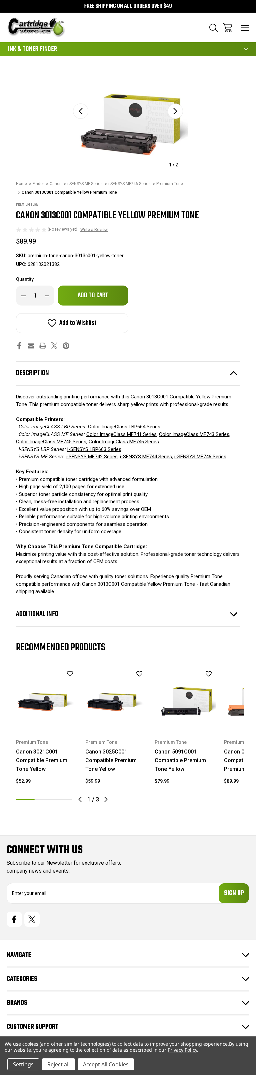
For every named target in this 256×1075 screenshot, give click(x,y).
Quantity (25, 279)
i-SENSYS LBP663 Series (94, 449)
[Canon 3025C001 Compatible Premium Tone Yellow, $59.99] (116, 698)
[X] (54, 345)
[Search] (213, 28)
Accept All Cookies (106, 1064)
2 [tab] (44, 799)
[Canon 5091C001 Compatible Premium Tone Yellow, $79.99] (185, 698)
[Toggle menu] (245, 28)
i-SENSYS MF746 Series (200, 457)
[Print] (42, 345)
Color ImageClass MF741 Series (121, 434)
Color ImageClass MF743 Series (194, 434)
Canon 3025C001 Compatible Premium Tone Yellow (111, 760)
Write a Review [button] (94, 229)
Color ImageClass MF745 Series (51, 442)
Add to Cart (47, 720)
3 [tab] (62, 799)
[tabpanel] (46, 729)
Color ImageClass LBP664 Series (124, 427)
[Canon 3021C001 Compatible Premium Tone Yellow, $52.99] (46, 698)
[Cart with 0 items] (227, 27)
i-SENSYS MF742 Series (92, 457)
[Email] (31, 345)
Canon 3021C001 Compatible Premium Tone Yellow (41, 760)
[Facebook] (19, 345)
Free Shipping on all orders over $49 (128, 6)
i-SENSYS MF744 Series (146, 457)
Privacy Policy (182, 1050)
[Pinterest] (66, 345)
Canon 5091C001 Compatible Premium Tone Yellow (180, 760)
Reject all (58, 1064)
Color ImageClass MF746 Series (124, 442)
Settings (23, 1064)
